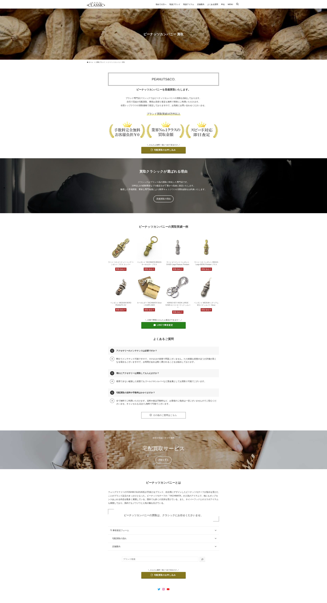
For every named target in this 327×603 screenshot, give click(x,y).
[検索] (202, 559)
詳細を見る (163, 460)
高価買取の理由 (163, 199)
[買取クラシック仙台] (96, 4)
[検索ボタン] (237, 4)
